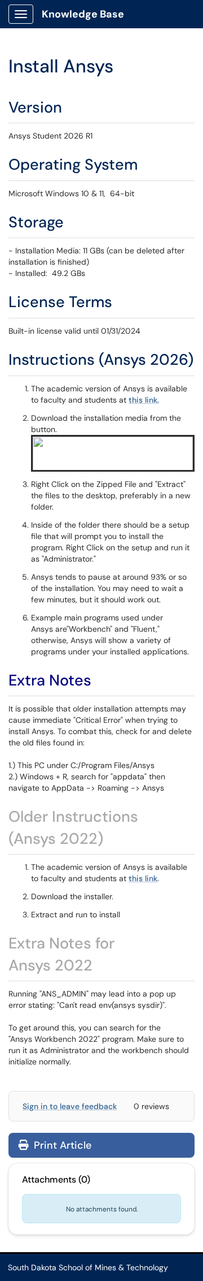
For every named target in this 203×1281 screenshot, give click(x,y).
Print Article (61, 1145)
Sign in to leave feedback (70, 1106)
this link (143, 878)
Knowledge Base (83, 14)
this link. (144, 400)
